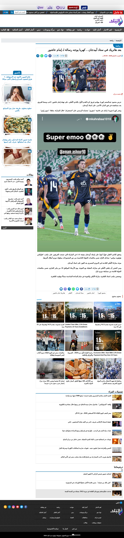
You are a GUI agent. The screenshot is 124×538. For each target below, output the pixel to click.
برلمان (44, 517)
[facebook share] (50, 55)
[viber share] (65, 289)
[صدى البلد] (116, 20)
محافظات (84, 517)
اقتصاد (72, 517)
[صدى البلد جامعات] (60, 8)
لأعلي (118, 503)
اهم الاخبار (108, 30)
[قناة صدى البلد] (84, 8)
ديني (38, 30)
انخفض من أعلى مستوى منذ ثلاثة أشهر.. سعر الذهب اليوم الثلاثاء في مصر (70, 12)
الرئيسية (118, 30)
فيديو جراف (98, 517)
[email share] (37, 55)
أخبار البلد (97, 30)
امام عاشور (90, 293)
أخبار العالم (29, 30)
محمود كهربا (102, 293)
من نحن (74, 529)
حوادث (87, 30)
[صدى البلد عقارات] (49, 8)
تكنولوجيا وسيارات (55, 517)
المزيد (4, 228)
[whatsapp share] (41, 55)
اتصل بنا (65, 529)
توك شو (60, 30)
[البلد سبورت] (73, 8)
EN (6, 12)
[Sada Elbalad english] (40, 8)
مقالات (85, 523)
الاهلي (70, 293)
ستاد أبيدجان (80, 293)
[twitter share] (45, 55)
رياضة (79, 30)
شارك (55, 55)
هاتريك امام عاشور (59, 293)
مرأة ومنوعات (49, 30)
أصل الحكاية (17, 30)
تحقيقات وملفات (96, 523)
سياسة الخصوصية (53, 529)
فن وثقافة (70, 30)
